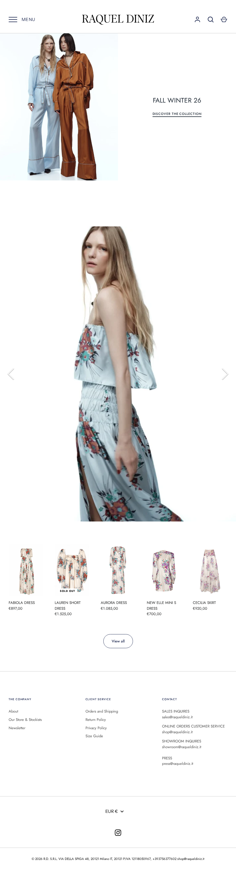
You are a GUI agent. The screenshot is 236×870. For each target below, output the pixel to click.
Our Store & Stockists (25, 719)
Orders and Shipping (101, 711)
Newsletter (17, 728)
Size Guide (94, 736)
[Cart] (224, 19)
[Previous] (11, 373)
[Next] (224, 373)
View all (118, 641)
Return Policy (95, 719)
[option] (118, 373)
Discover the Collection (177, 113)
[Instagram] (118, 832)
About (13, 711)
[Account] (197, 19)
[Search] (210, 19)
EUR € (111, 811)
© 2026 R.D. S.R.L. (45, 858)
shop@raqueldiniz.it (190, 858)
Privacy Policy (96, 728)
